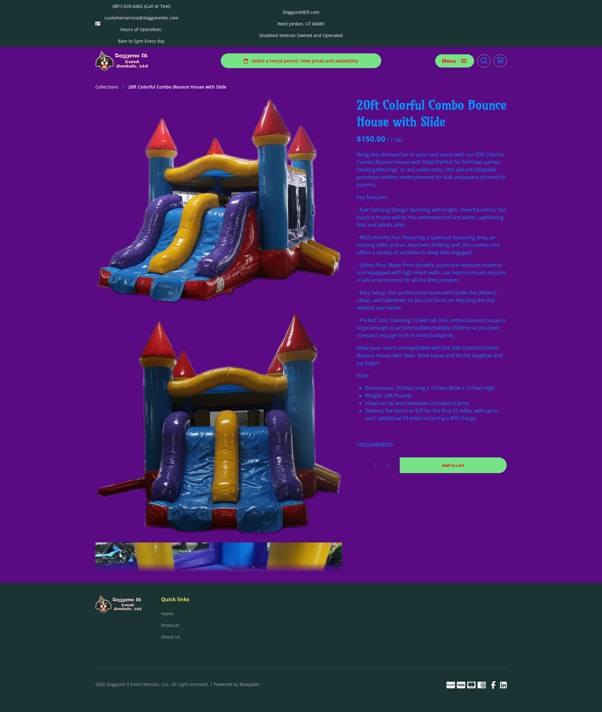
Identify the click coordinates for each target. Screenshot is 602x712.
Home (167, 614)
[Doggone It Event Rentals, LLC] (122, 61)
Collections (106, 87)
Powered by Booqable (236, 684)
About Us (170, 637)
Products (170, 625)
